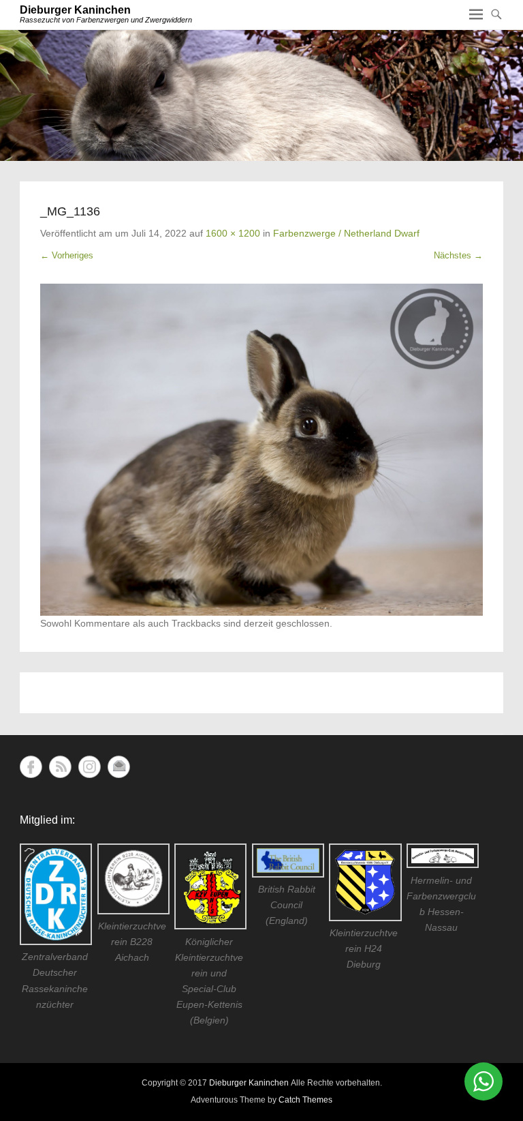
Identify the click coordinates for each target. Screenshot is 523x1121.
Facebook (31, 767)
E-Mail (119, 767)
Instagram (89, 767)
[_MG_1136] (261, 450)
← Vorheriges (66, 255)
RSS (60, 767)
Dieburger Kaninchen (75, 10)
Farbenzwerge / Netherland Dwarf (346, 233)
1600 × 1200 (233, 233)
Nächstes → (458, 255)
